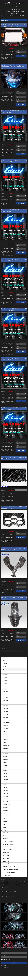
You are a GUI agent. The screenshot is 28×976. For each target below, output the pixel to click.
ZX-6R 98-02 (5, 717)
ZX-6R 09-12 (5, 705)
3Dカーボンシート (5, 893)
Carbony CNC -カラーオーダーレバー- (10, 869)
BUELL (4, 827)
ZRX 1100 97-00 (6, 725)
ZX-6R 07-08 (5, 708)
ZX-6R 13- (5, 703)
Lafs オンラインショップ (14, 3)
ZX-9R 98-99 (5, 691)
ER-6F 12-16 (5, 734)
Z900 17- (4, 784)
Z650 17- (4, 767)
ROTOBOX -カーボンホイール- (9, 866)
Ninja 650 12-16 (6, 753)
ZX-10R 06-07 (5, 686)
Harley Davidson (6, 832)
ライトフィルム (6, 855)
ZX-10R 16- (5, 677)
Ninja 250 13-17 (6, 759)
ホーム (9, 9)
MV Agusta (5, 830)
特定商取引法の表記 (14, 13)
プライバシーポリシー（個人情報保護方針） (11, 11)
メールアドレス (4, 951)
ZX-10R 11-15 (5, 680)
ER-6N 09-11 (5, 742)
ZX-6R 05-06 (5, 711)
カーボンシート (6, 852)
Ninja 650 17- (5, 751)
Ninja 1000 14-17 (6, 745)
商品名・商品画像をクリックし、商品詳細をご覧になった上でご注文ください (7, 58)
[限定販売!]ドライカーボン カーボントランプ (11, 884)
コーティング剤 (6, 863)
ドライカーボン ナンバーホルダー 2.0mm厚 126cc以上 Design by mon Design (14, 882)
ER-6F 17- (5, 731)
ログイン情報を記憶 (6, 959)
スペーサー (18, 99)
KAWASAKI (5, 669)
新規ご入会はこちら (5, 967)
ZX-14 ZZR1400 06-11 (7, 722)
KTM (4, 824)
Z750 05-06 (5, 773)
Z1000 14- (5, 787)
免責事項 (22, 11)
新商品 (4, 657)
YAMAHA (5, 663)
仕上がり (17, 91)
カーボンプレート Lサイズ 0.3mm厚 (9, 891)
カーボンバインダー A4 (6, 887)
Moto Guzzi (5, 838)
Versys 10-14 (5, 807)
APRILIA (4, 818)
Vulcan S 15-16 (6, 801)
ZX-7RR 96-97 (5, 697)
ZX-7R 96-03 (5, 700)
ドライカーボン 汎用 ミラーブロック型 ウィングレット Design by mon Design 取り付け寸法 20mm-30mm (14, 67)
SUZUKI (4, 666)
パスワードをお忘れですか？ (6, 965)
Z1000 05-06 (5, 796)
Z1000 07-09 (5, 793)
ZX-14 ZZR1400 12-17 (7, 720)
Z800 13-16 (5, 782)
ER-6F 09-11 (5, 736)
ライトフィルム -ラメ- (7, 858)
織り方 (17, 95)
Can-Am (4, 835)
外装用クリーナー (6, 861)
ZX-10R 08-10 (5, 683)
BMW (4, 815)
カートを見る (15, 6)
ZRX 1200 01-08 (6, 728)
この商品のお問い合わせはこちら (7, 54)
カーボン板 (5, 846)
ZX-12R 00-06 (5, 674)
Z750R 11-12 (5, 779)
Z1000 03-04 (5, 799)
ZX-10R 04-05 (5, 688)
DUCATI (4, 813)
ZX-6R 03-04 (5, 714)
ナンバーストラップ (7, 875)
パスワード (3, 955)
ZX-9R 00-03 (5, 694)
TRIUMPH (5, 821)
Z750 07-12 (5, 770)
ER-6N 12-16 (5, 739)
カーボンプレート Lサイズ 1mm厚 (8, 896)
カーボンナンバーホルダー (8, 844)
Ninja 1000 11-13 (6, 748)
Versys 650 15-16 (6, 804)
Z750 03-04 (5, 776)
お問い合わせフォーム (16, 9)
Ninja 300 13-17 (6, 756)
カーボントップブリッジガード (9, 841)
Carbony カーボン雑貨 (7, 849)
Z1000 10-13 (5, 790)
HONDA (4, 660)
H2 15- (4, 672)
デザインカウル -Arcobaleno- (9, 872)
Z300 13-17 (5, 765)
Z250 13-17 (5, 762)
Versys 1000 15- (6, 810)
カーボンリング (5, 889)
